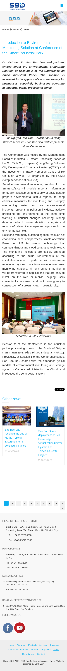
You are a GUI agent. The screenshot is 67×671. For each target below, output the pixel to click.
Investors (54, 645)
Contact (41, 654)
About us (21, 645)
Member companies (41, 649)
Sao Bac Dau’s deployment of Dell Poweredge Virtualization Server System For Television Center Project (17, 443)
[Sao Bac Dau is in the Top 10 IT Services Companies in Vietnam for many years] (50, 415)
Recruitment (28, 654)
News (56, 649)
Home (11, 645)
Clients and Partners (18, 649)
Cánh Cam (39, 664)
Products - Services (37, 645)
